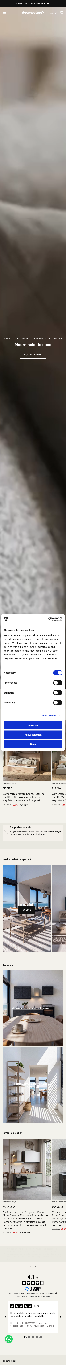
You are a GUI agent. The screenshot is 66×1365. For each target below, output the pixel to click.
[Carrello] (62, 12)
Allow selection (33, 734)
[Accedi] (57, 12)
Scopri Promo (33, 354)
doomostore (9, 1360)
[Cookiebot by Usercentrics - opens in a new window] (48, 619)
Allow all (33, 725)
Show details (48, 715)
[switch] (57, 682)
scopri (27, 910)
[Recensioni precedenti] (5, 1317)
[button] (5, 12)
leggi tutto (39, 1316)
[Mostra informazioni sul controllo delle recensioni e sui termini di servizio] (56, 1293)
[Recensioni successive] (60, 1317)
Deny (33, 744)
